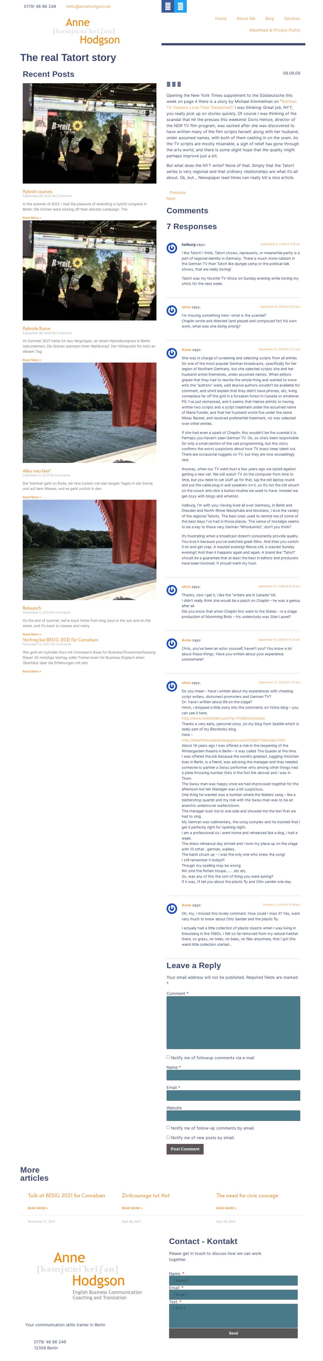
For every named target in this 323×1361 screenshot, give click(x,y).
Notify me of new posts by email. (203, 1138)
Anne (186, 349)
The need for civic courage (247, 1195)
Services (292, 18)
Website (174, 1108)
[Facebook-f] (168, 6)
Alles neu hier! (36, 470)
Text (174, 1302)
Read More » (32, 218)
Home (221, 18)
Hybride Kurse (36, 328)
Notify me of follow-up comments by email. (213, 1128)
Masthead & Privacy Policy (275, 30)
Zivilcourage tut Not (146, 1195)
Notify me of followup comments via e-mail (212, 1058)
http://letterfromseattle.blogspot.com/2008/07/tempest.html (233, 740)
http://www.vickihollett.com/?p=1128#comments (223, 718)
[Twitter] (180, 6)
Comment (178, 993)
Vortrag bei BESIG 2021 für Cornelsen (60, 639)
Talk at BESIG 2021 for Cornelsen (66, 1195)
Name (174, 1067)
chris (186, 307)
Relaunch (32, 608)
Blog (269, 18)
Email (173, 1087)
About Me (246, 18)
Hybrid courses (37, 191)
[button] (169, 84)
